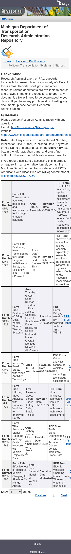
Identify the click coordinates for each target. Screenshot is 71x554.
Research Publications (30, 61)
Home (7, 61)
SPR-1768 (5, 477)
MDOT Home (37, 552)
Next (64, 495)
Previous (40, 495)
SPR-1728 (5, 322)
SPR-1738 (5, 371)
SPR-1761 (5, 443)
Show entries (16, 491)
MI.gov (65, 4)
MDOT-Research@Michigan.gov (32, 127)
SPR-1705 (5, 210)
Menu (9, 19)
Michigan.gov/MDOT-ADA (18, 176)
